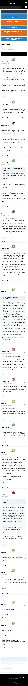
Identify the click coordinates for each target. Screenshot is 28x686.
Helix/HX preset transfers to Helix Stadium (14, 22)
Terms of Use (6, 678)
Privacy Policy (10, 677)
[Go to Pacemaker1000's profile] (13, 424)
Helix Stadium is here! (14, 27)
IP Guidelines (15, 677)
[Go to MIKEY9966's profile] (13, 102)
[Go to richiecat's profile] (13, 289)
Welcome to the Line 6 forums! (14, 11)
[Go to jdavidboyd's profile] (13, 492)
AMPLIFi (12, 49)
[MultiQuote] (3, 97)
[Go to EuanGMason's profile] (13, 246)
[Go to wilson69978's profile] (13, 123)
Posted (6, 63)
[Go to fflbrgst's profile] (13, 211)
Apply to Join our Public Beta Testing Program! (14, 16)
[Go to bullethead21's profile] (13, 59)
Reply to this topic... (9, 652)
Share (14, 659)
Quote (6, 96)
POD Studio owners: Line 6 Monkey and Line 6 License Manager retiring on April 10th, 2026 (14, 33)
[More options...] (24, 63)
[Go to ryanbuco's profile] (13, 602)
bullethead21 (6, 48)
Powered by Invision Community (14, 683)
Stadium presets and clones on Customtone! (14, 39)
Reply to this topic (14, 54)
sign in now (11, 643)
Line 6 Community (8, 3)
